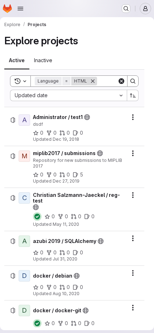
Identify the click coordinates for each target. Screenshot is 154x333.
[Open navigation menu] (20, 8)
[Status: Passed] (37, 216)
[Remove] (92, 81)
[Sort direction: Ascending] (133, 95)
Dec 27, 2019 (66, 181)
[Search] (133, 81)
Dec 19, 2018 (66, 139)
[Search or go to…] (126, 8)
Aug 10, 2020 (66, 293)
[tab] (16, 60)
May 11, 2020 (66, 224)
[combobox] (68, 95)
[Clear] (121, 81)
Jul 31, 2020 (65, 259)
